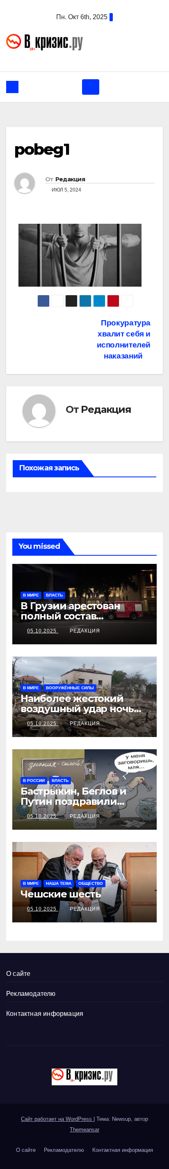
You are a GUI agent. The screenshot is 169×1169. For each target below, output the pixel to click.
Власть (54, 595)
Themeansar (84, 1130)
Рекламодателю (31, 993)
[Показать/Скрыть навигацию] (90, 87)
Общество (90, 883)
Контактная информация (44, 1013)
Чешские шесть (60, 894)
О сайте (18, 973)
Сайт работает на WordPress (57, 1119)
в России (34, 780)
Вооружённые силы (70, 688)
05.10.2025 (42, 631)
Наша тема (58, 883)
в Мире (31, 595)
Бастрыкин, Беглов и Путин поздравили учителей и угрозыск (74, 801)
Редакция (70, 179)
